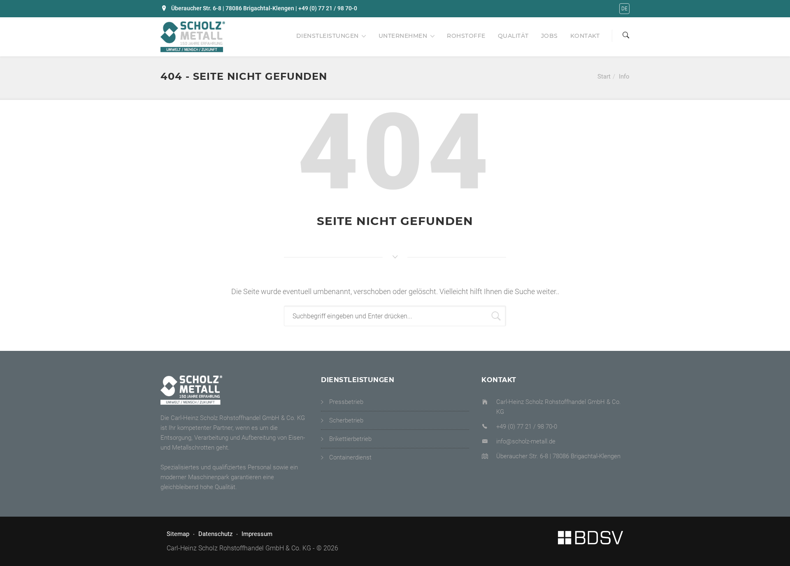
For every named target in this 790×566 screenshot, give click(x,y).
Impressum (257, 534)
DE (624, 9)
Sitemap (178, 534)
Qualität (513, 35)
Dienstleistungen (327, 35)
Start (604, 76)
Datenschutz (215, 534)
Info (624, 76)
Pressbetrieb (346, 402)
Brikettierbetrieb (350, 439)
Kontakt (585, 35)
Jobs (549, 35)
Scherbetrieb (346, 420)
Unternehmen (403, 35)
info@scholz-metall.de (525, 441)
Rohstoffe (466, 35)
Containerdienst (350, 457)
